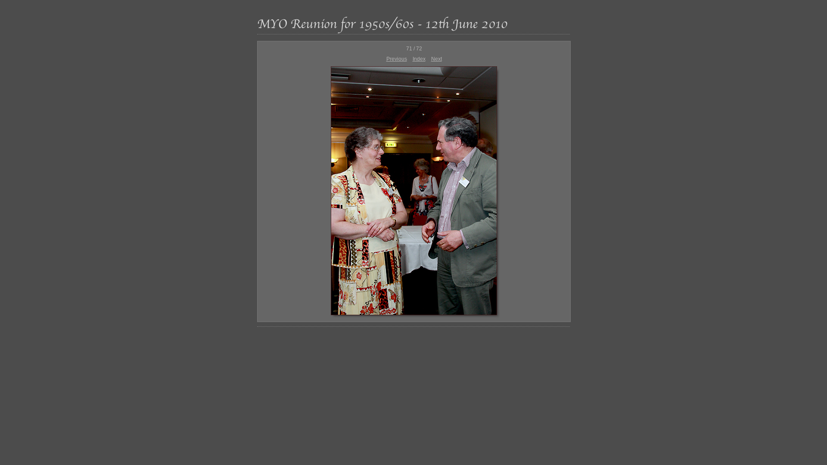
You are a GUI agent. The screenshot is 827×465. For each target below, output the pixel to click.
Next (436, 59)
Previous (396, 59)
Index (419, 59)
